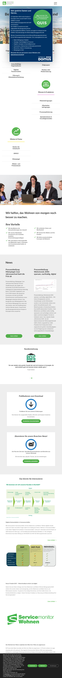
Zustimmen (32, 665)
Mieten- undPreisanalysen (16, 164)
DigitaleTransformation (16, 70)
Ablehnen (42, 665)
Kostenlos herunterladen (31, 421)
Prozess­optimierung (46, 112)
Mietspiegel (16, 159)
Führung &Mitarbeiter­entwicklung (16, 76)
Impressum (7, 673)
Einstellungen (8, 675)
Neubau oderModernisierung (46, 70)
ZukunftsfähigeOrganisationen (16, 65)
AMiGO (16, 153)
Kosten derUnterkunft (16, 147)
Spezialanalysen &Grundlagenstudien (46, 117)
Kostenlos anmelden (31, 461)
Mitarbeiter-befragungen (46, 106)
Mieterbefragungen (46, 101)
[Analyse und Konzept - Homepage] (8, 3)
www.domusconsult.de (17, 54)
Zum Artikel (14, 336)
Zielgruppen (46, 65)
